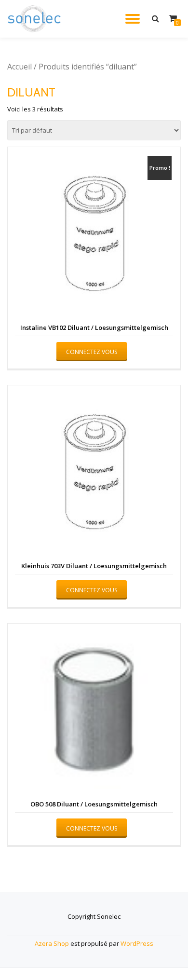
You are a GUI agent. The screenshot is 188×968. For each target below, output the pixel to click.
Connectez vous (91, 352)
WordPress (137, 943)
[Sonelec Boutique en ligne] (36, 19)
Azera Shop (52, 943)
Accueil (19, 66)
